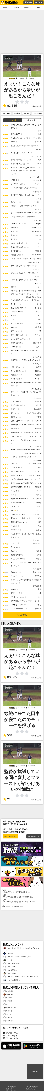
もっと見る (22, 615)
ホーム (5, 7)
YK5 (7, 1004)
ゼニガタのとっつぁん (33, 297)
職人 (39, 7)
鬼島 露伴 (37, 327)
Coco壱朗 (37, 409)
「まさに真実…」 (12, 970)
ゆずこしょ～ (36, 300)
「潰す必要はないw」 (13, 963)
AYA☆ (38, 491)
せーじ (38, 304)
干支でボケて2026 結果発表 (12, 906)
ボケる (16, 7)
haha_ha (38, 213)
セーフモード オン (10, 836)
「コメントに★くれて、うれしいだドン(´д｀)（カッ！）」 (23, 949)
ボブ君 (38, 417)
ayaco (39, 506)
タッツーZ (37, 220)
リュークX (37, 239)
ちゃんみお (37, 543)
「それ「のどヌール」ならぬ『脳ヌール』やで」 (22, 976)
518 (9, 735)
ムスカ (38, 199)
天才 (39, 134)
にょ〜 (38, 312)
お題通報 (26, 113)
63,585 (12, 105)
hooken (38, 323)
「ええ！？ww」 (11, 967)
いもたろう (37, 357)
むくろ (38, 495)
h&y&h (38, 224)
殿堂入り (9, 1089)
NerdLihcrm (36, 255)
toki (39, 467)
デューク (9, 1017)
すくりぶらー (36, 157)
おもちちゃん (36, 270)
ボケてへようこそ (34, 836)
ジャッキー (37, 514)
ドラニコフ (37, 277)
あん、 (38, 347)
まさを (38, 605)
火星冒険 (38, 375)
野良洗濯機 (37, 586)
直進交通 (38, 487)
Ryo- (39, 597)
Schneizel (37, 398)
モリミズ (38, 142)
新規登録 (28, 2)
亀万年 (38, 367)
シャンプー (37, 479)
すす (39, 131)
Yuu (39, 526)
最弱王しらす (36, 227)
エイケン (38, 379)
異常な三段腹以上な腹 (33, 453)
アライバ (38, 335)
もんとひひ (37, 569)
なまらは (9, 1011)
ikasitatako (10, 1021)
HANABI (38, 428)
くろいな (38, 235)
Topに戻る (35, 1071)
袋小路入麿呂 (36, 389)
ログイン (38, 2)
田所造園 (9, 1001)
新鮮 (39, 589)
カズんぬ (38, 471)
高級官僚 (38, 251)
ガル (39, 518)
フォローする (11, 1035)
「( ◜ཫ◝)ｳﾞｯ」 (10, 960)
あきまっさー (36, 231)
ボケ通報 (17, 113)
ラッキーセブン (35, 177)
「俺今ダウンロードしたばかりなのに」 (19, 957)
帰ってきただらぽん (34, 413)
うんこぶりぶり (35, 446)
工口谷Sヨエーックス (33, 432)
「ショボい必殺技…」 (13, 980)
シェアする (6, 113)
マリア (38, 425)
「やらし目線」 (11, 973)
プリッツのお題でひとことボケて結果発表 (17, 896)
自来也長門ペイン (34, 262)
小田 (39, 287)
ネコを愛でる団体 (34, 464)
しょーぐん (37, 572)
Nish (39, 319)
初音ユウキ (37, 343)
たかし (38, 530)
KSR (39, 522)
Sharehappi (37, 460)
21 (8, 799)
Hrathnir (9, 1014)
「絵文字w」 (10, 953)
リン (39, 247)
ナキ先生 (38, 284)
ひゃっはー (37, 540)
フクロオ (38, 421)
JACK (39, 164)
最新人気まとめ (31, 1089)
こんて (38, 555)
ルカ (39, 547)
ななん (38, 559)
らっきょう (37, 180)
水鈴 (39, 593)
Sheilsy (38, 502)
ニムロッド (37, 364)
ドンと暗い (37, 202)
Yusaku (38, 149)
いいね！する (11, 1033)
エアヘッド (37, 210)
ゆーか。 (38, 601)
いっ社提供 (9, 991)
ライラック (37, 192)
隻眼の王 (38, 371)
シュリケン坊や (11, 1007)
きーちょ (38, 609)
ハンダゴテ (37, 499)
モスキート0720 (35, 475)
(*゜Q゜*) (37, 510)
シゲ (39, 243)
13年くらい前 (36, 106)
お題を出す (27, 7)
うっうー (38, 184)
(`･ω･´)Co (37, 138)
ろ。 (39, 315)
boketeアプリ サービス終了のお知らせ (16, 891)
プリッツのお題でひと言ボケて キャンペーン (18, 901)
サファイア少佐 (35, 436)
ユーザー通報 (37, 113)
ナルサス (38, 401)
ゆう (39, 483)
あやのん (38, 576)
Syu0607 (9, 997)
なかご (38, 551)
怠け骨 (38, 405)
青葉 (39, 160)
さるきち (38, 308)
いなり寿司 (9, 994)
